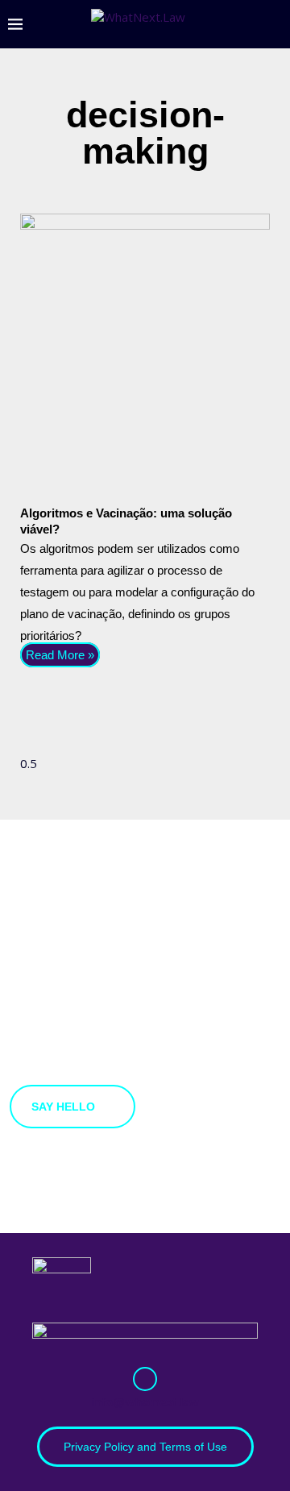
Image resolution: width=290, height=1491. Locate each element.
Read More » (60, 655)
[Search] (274, 24)
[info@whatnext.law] (145, 1379)
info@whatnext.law (145, 1402)
